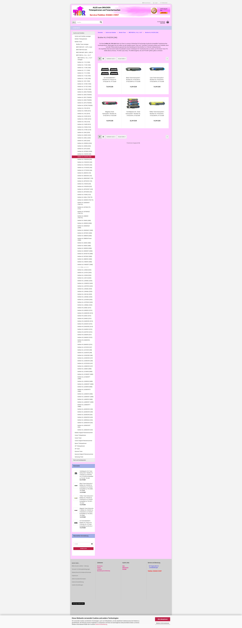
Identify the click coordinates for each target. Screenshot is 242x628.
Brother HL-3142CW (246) (84, 156)
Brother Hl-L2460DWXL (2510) (84, 341)
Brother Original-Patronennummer (84, 432)
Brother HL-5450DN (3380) (85, 248)
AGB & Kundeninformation (79, 579)
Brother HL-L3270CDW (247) (85, 363)
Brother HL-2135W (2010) (84, 119)
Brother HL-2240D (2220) (84, 135)
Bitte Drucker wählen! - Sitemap (80, 566)
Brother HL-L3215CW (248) (85, 350)
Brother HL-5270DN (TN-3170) (84, 208)
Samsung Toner (79, 457)
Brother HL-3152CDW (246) (85, 165)
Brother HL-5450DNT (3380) (85, 251)
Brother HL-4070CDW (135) (85, 181)
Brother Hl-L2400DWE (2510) (85, 313)
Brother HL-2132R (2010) (84, 116)
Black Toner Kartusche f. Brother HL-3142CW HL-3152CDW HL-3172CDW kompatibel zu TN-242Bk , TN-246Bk (133, 79)
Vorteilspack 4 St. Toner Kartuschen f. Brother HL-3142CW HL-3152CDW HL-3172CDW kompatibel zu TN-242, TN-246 (133, 113)
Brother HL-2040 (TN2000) (85, 100)
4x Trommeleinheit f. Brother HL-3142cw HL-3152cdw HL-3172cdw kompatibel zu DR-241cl (110, 79)
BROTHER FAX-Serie (81, 49)
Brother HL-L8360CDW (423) (85, 430)
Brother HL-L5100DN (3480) (85, 371)
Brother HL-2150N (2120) (84, 127)
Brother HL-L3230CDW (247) (85, 358)
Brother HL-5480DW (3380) (85, 259)
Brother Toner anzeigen (82, 44)
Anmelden (83, 548)
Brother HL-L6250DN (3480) (85, 386)
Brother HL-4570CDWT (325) (85, 189)
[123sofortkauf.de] (121, 11)
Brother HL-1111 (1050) (84, 70)
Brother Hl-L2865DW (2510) (85, 344)
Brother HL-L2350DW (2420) (85, 283)
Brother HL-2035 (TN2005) (85, 94)
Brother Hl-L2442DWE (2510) (85, 326)
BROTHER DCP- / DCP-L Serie (84, 47)
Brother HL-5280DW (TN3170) (83, 217)
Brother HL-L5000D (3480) (85, 368)
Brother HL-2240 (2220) (84, 132)
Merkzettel (164, 2)
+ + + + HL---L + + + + (83, 267)
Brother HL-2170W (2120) (84, 129)
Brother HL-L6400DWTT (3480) (84, 405)
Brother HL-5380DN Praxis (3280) (85, 239)
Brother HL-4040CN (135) (84, 173)
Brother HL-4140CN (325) (84, 184)
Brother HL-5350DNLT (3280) (85, 230)
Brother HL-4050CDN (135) (85, 175)
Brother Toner (78, 41)
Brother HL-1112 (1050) (84, 73)
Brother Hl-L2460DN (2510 (85, 334)
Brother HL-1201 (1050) (84, 81)
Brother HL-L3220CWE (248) (85, 355)
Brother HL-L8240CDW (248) (85, 412)
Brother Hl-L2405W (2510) (85, 318)
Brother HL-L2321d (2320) (84, 278)
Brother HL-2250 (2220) (84, 140)
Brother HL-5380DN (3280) (85, 235)
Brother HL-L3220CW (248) (85, 352)
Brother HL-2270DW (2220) (85, 151)
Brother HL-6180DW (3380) (85, 261)
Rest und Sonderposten (79, 460)
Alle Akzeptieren (163, 619)
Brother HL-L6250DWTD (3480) (84, 390)
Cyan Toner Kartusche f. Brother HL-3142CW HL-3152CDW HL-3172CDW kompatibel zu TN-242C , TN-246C (157, 79)
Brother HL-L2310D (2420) (85, 272)
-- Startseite (76, 28)
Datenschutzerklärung (101, 624)
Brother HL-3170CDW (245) (85, 167)
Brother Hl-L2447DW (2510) (85, 332)
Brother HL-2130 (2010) (84, 108)
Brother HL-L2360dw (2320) (85, 291)
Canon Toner (78, 438)
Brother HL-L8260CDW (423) (85, 417)
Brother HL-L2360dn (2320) (85, 289)
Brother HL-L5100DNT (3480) (85, 374)
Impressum (75, 575)
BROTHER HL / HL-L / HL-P (83, 55)
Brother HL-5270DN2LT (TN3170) (84, 212)
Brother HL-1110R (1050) (84, 67)
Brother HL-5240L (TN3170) (85, 197)
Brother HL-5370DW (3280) (85, 233)
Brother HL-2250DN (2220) (85, 143)
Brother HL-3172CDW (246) (85, 170)
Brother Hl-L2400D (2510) (84, 307)
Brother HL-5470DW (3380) (85, 256)
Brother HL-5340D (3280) (84, 220)
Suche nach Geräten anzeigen (83, 36)
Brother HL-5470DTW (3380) (85, 253)
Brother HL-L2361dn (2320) (85, 294)
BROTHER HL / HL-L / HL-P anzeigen (85, 58)
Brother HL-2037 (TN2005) (85, 97)
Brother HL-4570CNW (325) (85, 192)
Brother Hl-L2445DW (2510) (85, 329)
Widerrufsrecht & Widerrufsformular (81, 572)
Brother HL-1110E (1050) (84, 65)
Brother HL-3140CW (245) (84, 154)
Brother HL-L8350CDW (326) (85, 422)
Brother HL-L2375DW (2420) (85, 302)
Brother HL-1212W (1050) (84, 89)
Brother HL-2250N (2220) (84, 146)
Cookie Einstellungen (77, 585)
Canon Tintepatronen (80, 435)
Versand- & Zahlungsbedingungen (81, 569)
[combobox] (111, 59)
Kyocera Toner (78, 451)
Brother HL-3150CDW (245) (85, 162)
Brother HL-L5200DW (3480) (85, 381)
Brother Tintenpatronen (81, 39)
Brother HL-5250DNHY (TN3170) (84, 203)
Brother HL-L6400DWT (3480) (85, 402)
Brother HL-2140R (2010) (84, 124)
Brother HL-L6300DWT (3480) (85, 396)
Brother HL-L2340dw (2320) (85, 280)
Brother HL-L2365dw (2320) (85, 297)
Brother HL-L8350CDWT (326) (84, 426)
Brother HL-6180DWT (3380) (85, 264)
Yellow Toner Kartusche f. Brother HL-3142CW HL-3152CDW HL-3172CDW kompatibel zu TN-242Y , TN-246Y (156, 113)
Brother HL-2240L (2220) (84, 138)
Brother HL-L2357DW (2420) (85, 286)
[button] (146, 2)
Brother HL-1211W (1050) (84, 86)
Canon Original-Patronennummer (83, 440)
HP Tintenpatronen (80, 446)
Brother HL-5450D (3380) (84, 245)
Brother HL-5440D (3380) (84, 243)
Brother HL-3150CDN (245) (85, 159)
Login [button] (156, 2)
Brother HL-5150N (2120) (84, 194)
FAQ (123, 566)
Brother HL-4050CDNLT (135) (85, 178)
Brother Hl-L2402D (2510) (84, 315)
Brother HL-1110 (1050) (84, 62)
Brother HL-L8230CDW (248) (85, 409)
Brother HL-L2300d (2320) (84, 270)
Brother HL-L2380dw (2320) (85, 305)
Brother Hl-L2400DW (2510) (85, 310)
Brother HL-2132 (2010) (84, 113)
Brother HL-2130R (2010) (84, 111)
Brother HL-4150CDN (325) (85, 186)
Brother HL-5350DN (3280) (85, 223)
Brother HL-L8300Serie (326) (85, 420)
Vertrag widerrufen (78, 603)
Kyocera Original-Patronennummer (84, 454)
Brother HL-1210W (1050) (84, 84)
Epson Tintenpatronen (80, 443)
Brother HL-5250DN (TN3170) (85, 200)
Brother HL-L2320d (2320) (84, 275)
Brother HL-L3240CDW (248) (85, 360)
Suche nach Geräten (78, 33)
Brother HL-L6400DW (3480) (85, 399)
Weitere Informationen (162, 623)
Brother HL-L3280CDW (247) (85, 366)
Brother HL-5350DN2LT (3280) (84, 226)
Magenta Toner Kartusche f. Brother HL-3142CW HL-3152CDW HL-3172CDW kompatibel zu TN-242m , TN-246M (109, 113)
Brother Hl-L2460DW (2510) (85, 337)
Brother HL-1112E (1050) (84, 75)
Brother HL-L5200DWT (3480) (85, 384)
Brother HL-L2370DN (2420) (85, 299)
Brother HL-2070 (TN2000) (85, 103)
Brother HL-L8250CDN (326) (85, 414)
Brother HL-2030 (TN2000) (85, 92)
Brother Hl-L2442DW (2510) (85, 324)
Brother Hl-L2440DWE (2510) (85, 321)
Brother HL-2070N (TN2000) (85, 105)
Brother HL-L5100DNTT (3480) (84, 377)
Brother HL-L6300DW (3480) (85, 394)
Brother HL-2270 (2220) (84, 148)
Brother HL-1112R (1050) (84, 78)
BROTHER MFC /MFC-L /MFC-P (84, 52)
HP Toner (77, 448)
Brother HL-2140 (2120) (84, 121)
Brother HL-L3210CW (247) (85, 347)
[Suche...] (101, 22)
